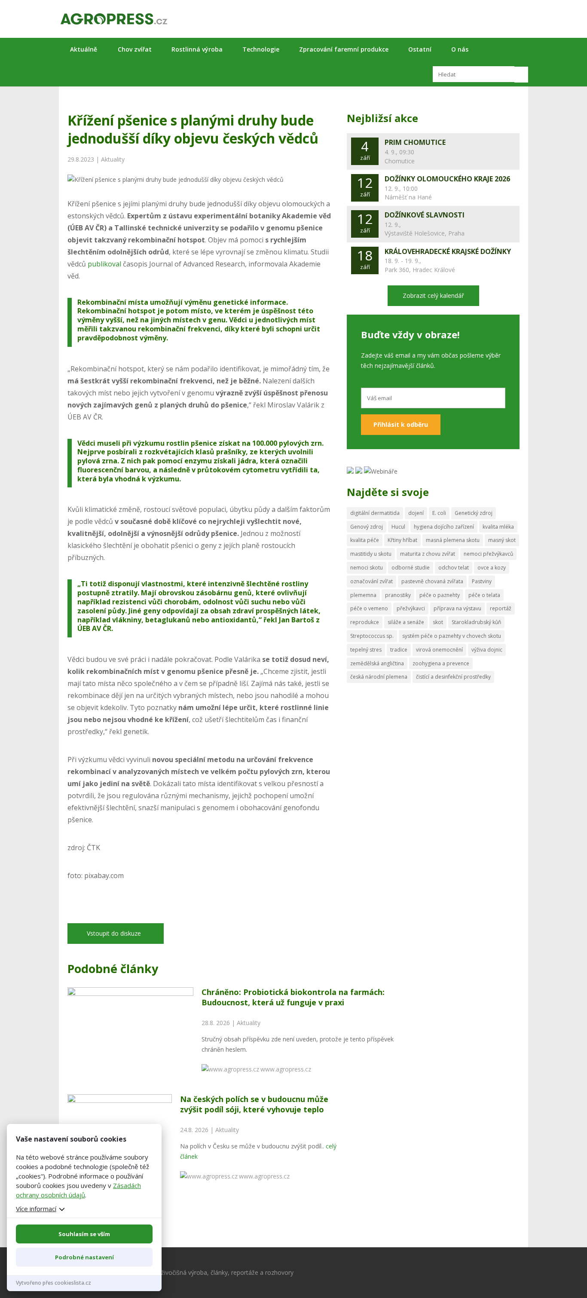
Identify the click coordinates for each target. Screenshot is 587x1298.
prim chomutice (415, 142)
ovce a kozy (491, 567)
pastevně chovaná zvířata (432, 581)
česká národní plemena (378, 676)
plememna (363, 595)
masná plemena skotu (453, 540)
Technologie (260, 49)
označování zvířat (371, 581)
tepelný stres (366, 649)
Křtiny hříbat (402, 540)
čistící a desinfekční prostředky (453, 676)
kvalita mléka (498, 526)
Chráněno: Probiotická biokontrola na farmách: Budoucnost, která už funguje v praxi (293, 997)
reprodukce (364, 622)
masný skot (502, 540)
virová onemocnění (439, 649)
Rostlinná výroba (197, 49)
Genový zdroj (366, 526)
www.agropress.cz (285, 1069)
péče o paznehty (439, 595)
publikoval (104, 264)
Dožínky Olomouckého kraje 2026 (447, 179)
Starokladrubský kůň (476, 622)
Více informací (36, 1208)
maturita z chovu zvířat (427, 553)
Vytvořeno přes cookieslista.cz (53, 1282)
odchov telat (453, 567)
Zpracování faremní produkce (343, 49)
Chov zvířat (135, 49)
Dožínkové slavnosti (425, 215)
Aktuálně (83, 49)
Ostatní (419, 49)
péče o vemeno (369, 608)
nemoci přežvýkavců (488, 553)
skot (438, 622)
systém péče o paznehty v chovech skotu (451, 636)
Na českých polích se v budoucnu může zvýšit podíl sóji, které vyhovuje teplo (254, 1104)
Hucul (398, 526)
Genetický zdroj (473, 513)
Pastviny (482, 581)
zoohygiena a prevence (441, 663)
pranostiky (398, 595)
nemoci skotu (366, 567)
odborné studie (410, 567)
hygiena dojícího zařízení (444, 526)
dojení (416, 513)
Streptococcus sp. (372, 636)
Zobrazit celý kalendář (433, 295)
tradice (398, 649)
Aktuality (113, 159)
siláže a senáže (406, 622)
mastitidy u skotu (370, 553)
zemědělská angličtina (377, 663)
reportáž (500, 608)
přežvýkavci (411, 608)
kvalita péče (364, 540)
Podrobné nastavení (84, 1257)
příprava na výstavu (457, 608)
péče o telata (484, 595)
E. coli (439, 513)
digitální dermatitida (375, 513)
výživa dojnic (486, 649)
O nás (459, 49)
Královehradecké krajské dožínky (448, 251)
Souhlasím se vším (84, 1234)
